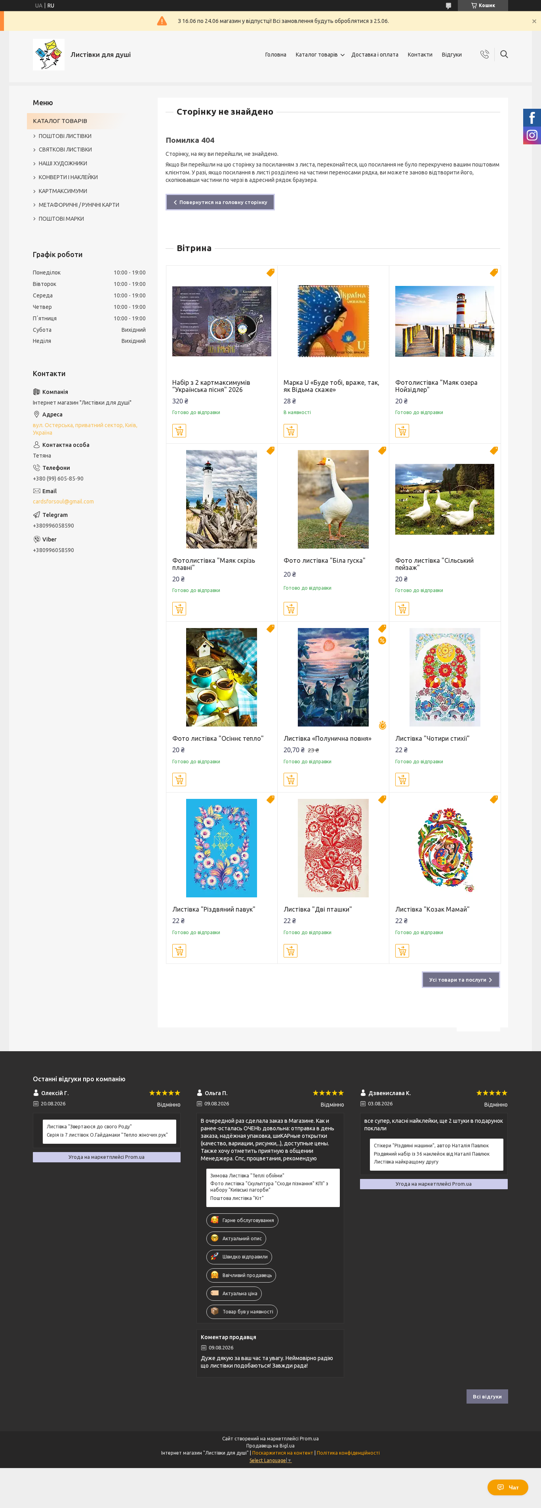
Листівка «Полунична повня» (327, 738)
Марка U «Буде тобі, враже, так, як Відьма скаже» (331, 386)
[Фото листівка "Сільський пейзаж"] (445, 499)
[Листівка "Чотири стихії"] (445, 677)
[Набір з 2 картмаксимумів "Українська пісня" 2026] (222, 321)
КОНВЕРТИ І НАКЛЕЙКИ (68, 177)
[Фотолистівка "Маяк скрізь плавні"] (222, 499)
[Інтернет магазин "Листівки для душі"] (49, 54)
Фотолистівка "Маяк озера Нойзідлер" (436, 386)
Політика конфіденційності (348, 1452)
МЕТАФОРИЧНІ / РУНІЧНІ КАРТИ (79, 205)
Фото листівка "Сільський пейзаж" (434, 564)
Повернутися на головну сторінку (223, 202)
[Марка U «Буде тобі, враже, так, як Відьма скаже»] (333, 321)
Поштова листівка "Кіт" (237, 1198)
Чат (514, 1487)
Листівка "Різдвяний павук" (213, 909)
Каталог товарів (317, 54)
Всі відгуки (487, 1396)
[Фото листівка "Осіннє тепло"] (222, 677)
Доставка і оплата (374, 54)
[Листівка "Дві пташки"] (333, 848)
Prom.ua (309, 1438)
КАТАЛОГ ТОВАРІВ (60, 120)
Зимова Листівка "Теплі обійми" (247, 1175)
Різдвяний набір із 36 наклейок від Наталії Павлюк (432, 1153)
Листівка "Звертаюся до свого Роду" (89, 1126)
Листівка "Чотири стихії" (432, 738)
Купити (179, 430)
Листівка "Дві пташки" (318, 909)
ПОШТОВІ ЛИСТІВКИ (65, 136)
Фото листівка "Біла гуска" (325, 560)
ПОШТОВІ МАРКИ (61, 219)
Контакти (420, 54)
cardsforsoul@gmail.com (63, 501)
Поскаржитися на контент (282, 1452)
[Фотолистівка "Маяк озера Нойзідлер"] (445, 321)
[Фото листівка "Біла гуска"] (333, 499)
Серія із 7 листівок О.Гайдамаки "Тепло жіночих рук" (107, 1134)
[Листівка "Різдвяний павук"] (222, 848)
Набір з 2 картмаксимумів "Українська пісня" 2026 (211, 386)
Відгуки (452, 54)
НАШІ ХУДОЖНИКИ (63, 163)
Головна (275, 54)
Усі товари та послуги (457, 979)
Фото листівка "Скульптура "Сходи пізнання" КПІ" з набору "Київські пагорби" (269, 1186)
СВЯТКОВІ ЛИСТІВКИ (65, 149)
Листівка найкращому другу (406, 1161)
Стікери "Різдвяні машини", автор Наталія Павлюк (431, 1145)
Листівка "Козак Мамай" (432, 909)
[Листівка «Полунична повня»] (333, 677)
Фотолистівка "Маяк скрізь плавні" (213, 564)
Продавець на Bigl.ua (270, 1445)
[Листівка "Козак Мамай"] (445, 848)
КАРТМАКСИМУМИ (63, 191)
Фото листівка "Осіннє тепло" (218, 738)
